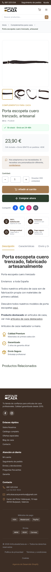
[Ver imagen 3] (31, 94)
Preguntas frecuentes (12, 470)
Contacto (6, 444)
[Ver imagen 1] (7, 94)
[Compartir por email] (35, 207)
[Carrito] (39, 9)
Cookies (25, 558)
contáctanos (14, 165)
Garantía (6, 474)
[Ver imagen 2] (19, 94)
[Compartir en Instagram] (29, 207)
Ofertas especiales (11, 436)
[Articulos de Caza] (10, 9)
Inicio (4, 25)
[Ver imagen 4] (43, 94)
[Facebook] (5, 413)
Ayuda (46, 2)
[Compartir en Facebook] (15, 207)
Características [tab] (26, 246)
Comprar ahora (27, 198)
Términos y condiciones (36, 552)
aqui (15, 307)
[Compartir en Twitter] (22, 207)
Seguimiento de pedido (31, 2)
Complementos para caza (22, 25)
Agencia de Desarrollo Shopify (25, 564)
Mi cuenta (7, 457)
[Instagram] (11, 413)
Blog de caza (8, 440)
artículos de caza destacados (26, 319)
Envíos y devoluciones (12, 466)
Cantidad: (6, 173)
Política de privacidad (14, 552)
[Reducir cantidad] (5, 179)
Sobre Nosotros (9, 427)
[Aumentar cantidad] (26, 179)
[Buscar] (46, 17)
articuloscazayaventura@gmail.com (22, 494)
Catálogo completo (11, 431)
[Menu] (46, 9)
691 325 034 (10, 2)
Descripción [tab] (8, 246)
